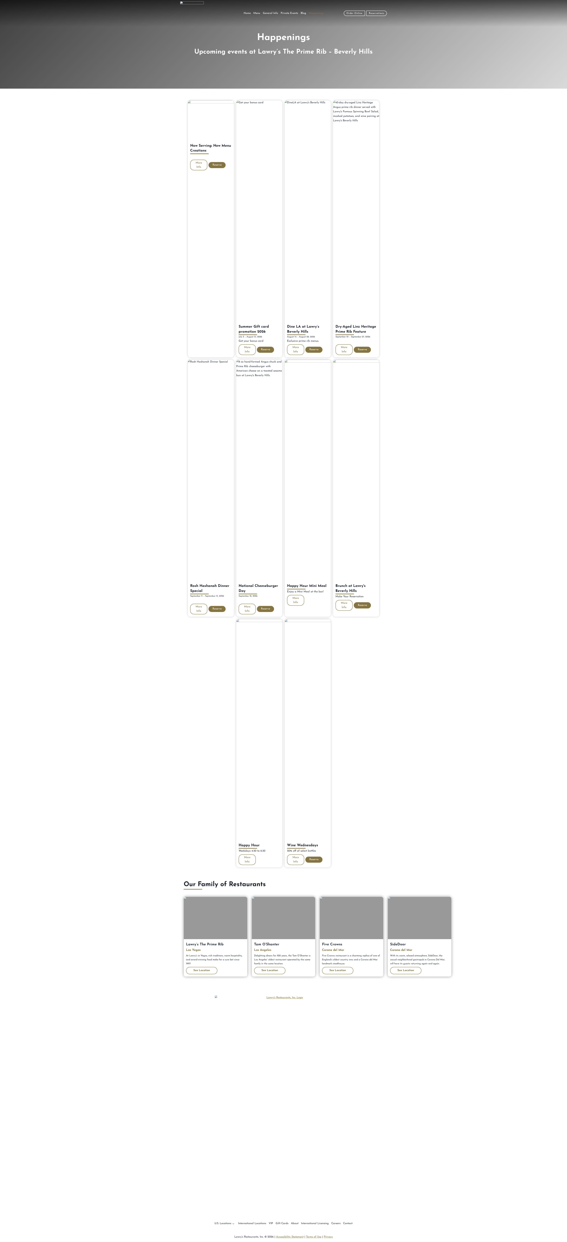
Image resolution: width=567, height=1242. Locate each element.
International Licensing (315, 1223)
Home (247, 13)
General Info (270, 13)
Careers (335, 1223)
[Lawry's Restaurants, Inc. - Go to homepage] (283, 1106)
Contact (347, 1223)
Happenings (316, 13)
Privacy (328, 1237)
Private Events (289, 13)
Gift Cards (282, 1223)
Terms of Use (313, 1237)
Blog (303, 13)
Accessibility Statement (290, 1237)
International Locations (252, 1223)
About (294, 1223)
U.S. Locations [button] (223, 1223)
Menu (256, 13)
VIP (271, 1223)
